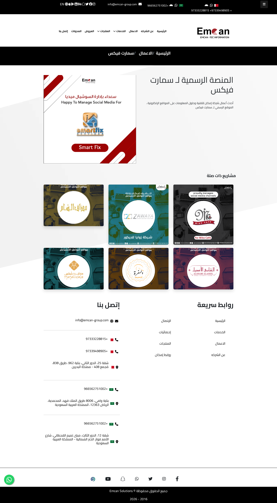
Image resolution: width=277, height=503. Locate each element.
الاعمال (133, 31)
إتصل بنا (63, 31)
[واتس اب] (9, 480)
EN (62, 4)
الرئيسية (161, 31)
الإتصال (166, 321)
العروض (89, 31)
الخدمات (121, 31)
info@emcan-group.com (122, 4)
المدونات (76, 31)
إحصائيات (165, 332)
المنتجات (105, 31)
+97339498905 (219, 10)
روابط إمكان (163, 355)
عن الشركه (147, 31)
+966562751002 (158, 5)
